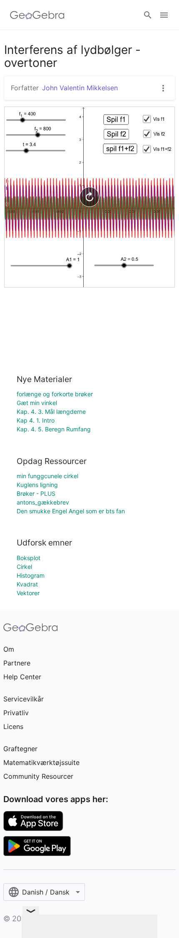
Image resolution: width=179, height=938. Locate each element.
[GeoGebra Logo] (37, 15)
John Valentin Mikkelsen (80, 88)
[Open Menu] (164, 15)
